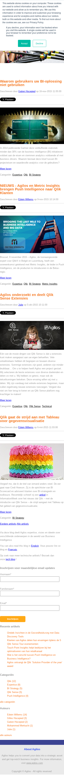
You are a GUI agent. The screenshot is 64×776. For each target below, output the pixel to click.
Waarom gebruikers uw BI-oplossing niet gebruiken (31, 83)
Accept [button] (24, 43)
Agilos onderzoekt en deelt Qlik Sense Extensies (26, 296)
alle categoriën (7, 702)
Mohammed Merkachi (20, 725)
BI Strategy (35, 174)
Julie (20, 304)
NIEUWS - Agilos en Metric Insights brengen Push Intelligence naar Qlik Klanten (30, 189)
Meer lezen (5, 168)
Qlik (26, 174)
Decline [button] (39, 43)
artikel (42, 494)
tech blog (10, 559)
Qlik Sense (35, 406)
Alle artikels (23, 524)
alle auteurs (6, 735)
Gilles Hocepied (17, 718)
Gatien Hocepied (26, 91)
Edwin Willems (25, 199)
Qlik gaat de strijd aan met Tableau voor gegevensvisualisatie (29, 419)
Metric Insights (49, 284)
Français (12, 549)
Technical (47, 406)
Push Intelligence (17, 696)
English (35, 545)
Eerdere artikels (8, 524)
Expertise (17, 174)
